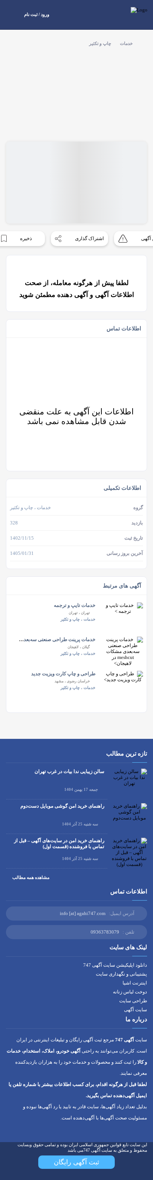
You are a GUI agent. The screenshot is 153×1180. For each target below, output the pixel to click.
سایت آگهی (135, 1009)
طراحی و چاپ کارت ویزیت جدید (63, 673)
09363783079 (105, 932)
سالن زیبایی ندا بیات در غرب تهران (69, 771)
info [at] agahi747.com (82, 913)
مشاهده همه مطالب (30, 877)
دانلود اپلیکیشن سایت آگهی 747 (115, 965)
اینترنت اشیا (135, 983)
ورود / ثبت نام (36, 14)
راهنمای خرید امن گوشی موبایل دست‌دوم (62, 806)
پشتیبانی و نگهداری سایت (121, 974)
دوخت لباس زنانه (130, 992)
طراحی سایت (133, 1000)
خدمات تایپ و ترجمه (74, 605)
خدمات (126, 43)
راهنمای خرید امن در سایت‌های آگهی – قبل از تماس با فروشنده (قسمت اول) (59, 843)
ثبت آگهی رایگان (76, 1162)
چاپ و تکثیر (100, 43)
